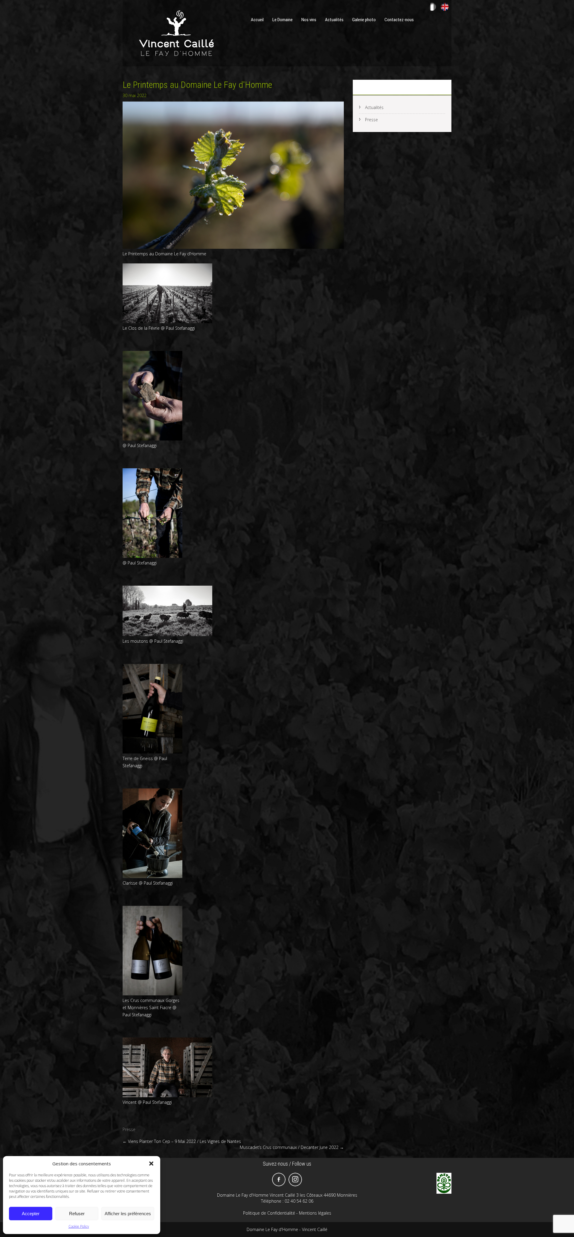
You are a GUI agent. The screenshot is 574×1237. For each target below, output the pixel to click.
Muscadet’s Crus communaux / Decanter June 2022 (292, 1147)
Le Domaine (282, 19)
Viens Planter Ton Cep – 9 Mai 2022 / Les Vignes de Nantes (182, 1141)
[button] (151, 1164)
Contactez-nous (399, 19)
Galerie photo (364, 19)
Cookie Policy (78, 1226)
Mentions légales (315, 1213)
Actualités (334, 19)
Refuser (77, 1213)
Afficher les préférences (128, 1213)
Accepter (30, 1213)
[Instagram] (295, 1179)
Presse (129, 1129)
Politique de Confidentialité (269, 1213)
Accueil (257, 19)
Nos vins (308, 19)
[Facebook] (279, 1179)
